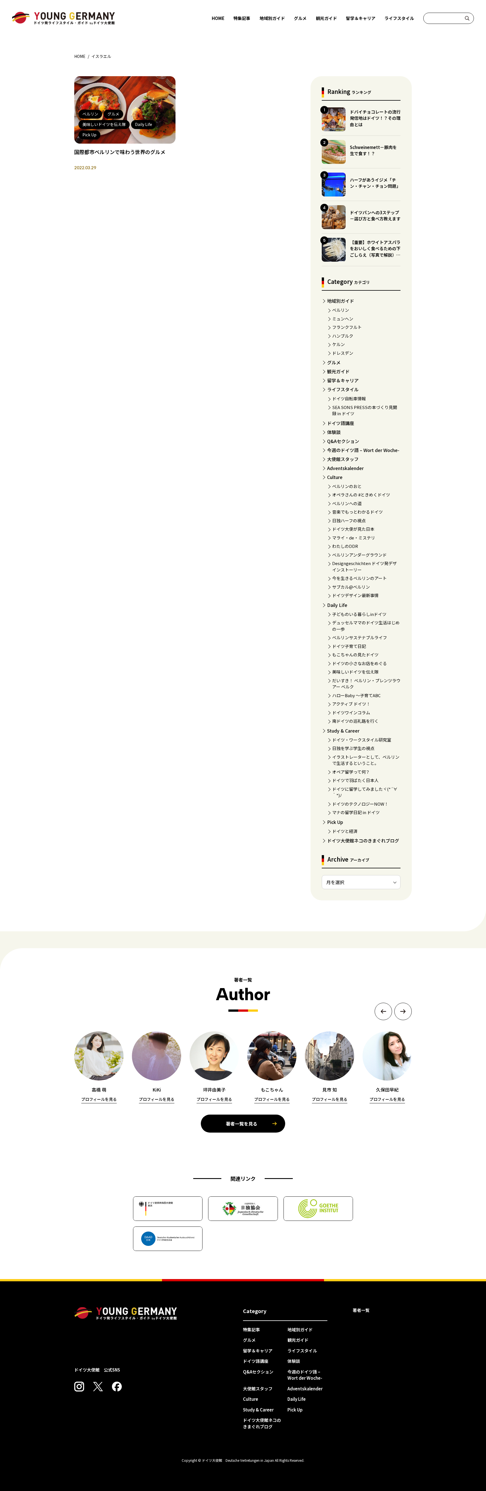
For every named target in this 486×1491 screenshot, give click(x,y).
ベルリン (340, 310)
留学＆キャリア (360, 18)
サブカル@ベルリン (351, 587)
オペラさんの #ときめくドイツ (361, 495)
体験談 (334, 432)
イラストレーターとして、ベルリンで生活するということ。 (365, 760)
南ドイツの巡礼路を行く (355, 721)
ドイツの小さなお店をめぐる (359, 663)
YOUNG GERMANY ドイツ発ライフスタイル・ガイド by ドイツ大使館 (125, 1313)
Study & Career (343, 730)
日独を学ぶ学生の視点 (353, 748)
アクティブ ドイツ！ (351, 704)
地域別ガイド (272, 18)
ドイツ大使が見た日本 (353, 529)
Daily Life (337, 605)
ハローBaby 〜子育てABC (356, 695)
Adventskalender (345, 468)
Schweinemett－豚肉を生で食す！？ (373, 150)
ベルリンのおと (347, 486)
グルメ (300, 18)
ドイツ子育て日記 (349, 646)
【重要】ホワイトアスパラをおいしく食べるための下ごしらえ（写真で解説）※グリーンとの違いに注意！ (375, 251)
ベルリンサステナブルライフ (359, 637)
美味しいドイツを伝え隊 (355, 672)
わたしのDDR (345, 546)
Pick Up (335, 822)
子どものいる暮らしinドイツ (359, 614)
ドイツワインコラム (351, 712)
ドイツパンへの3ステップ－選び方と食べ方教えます (375, 215)
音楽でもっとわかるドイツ (357, 512)
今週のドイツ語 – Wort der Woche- (363, 450)
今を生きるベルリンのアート (359, 578)
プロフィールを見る (99, 1099)
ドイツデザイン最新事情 (355, 595)
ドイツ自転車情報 (349, 398)
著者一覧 (361, 1310)
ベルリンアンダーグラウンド (359, 555)
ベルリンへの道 (347, 503)
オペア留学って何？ (351, 772)
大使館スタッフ (343, 459)
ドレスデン (342, 353)
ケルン (338, 344)
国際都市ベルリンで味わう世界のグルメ (119, 151)
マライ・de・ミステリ (353, 538)
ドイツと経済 (344, 831)
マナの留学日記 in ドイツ (356, 812)
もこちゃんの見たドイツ (355, 655)
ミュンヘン (342, 319)
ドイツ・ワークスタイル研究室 (361, 740)
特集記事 (241, 18)
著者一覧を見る (241, 1123)
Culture (335, 477)
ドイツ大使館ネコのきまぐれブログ (363, 840)
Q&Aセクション (343, 441)
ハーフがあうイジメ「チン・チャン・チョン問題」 (375, 183)
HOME (218, 18)
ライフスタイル (399, 18)
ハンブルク (342, 336)
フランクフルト (347, 327)
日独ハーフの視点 (349, 520)
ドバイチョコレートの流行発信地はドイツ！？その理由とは (375, 118)
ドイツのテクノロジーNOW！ (360, 804)
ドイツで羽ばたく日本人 (355, 780)
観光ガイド (326, 18)
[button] (383, 1011)
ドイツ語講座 (340, 423)
